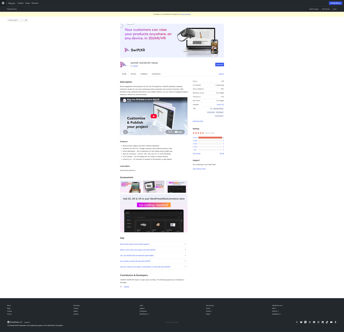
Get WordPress (336, 3)
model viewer (211, 112)
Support (221, 74)
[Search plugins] (26, 20)
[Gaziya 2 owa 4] (162, 183)
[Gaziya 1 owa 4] (139, 183)
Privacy (9, 314)
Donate (209, 311)
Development (156, 74)
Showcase (76, 305)
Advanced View (198, 121)
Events (208, 308)
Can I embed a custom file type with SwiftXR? (135, 261)
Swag (208, 314)
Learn (141, 305)
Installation (144, 74)
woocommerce (219, 116)
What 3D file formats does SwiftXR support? (135, 244)
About (9, 305)
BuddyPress (276, 314)
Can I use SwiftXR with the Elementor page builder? (137, 255)
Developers (143, 311)
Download (219, 64)
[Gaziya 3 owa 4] (185, 183)
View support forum (199, 169)
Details (124, 74)
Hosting (9, 311)
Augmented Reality (218, 108)
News (8, 308)
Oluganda (27, 322)
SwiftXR (135, 66)
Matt (274, 308)
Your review (196, 153)
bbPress (275, 311)
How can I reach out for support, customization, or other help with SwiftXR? (145, 267)
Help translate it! (186, 14)
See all (222, 153)
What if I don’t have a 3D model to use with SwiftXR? (138, 250)
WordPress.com (277, 305)
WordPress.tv (144, 314)
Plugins (75, 311)
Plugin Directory (12, 9)
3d (211, 108)
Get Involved (210, 305)
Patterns (75, 314)
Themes (75, 308)
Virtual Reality (219, 112)
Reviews (133, 74)
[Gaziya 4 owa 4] (185, 197)
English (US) (220, 104)
